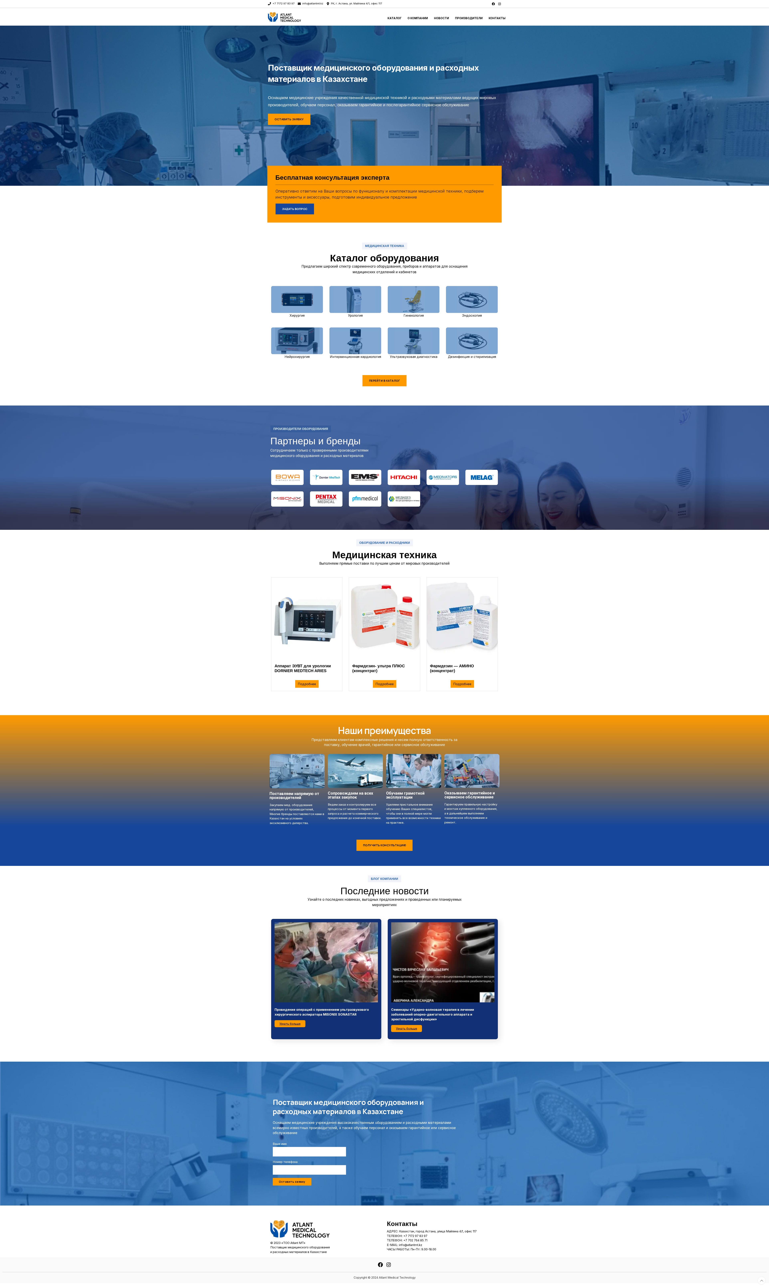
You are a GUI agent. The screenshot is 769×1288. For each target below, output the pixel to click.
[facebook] (493, 4)
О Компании (418, 18)
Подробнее (307, 684)
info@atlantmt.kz (312, 3)
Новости (441, 18)
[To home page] (297, 17)
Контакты (497, 18)
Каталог (395, 18)
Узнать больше (290, 1024)
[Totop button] (762, 1281)
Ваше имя (280, 1144)
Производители (469, 18)
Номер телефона (285, 1162)
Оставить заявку (289, 119)
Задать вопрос (295, 209)
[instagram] (499, 4)
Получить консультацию (384, 845)
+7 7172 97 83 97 (283, 3)
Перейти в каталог (384, 380)
